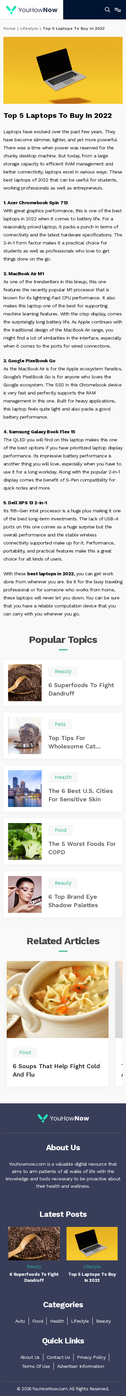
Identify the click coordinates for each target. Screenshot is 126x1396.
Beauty (103, 1321)
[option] (57, 1023)
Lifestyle (29, 28)
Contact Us (58, 1357)
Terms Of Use (36, 1366)
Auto (20, 1321)
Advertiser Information (80, 1366)
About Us (30, 1357)
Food (37, 1321)
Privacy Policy (91, 1357)
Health (57, 1321)
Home (9, 28)
